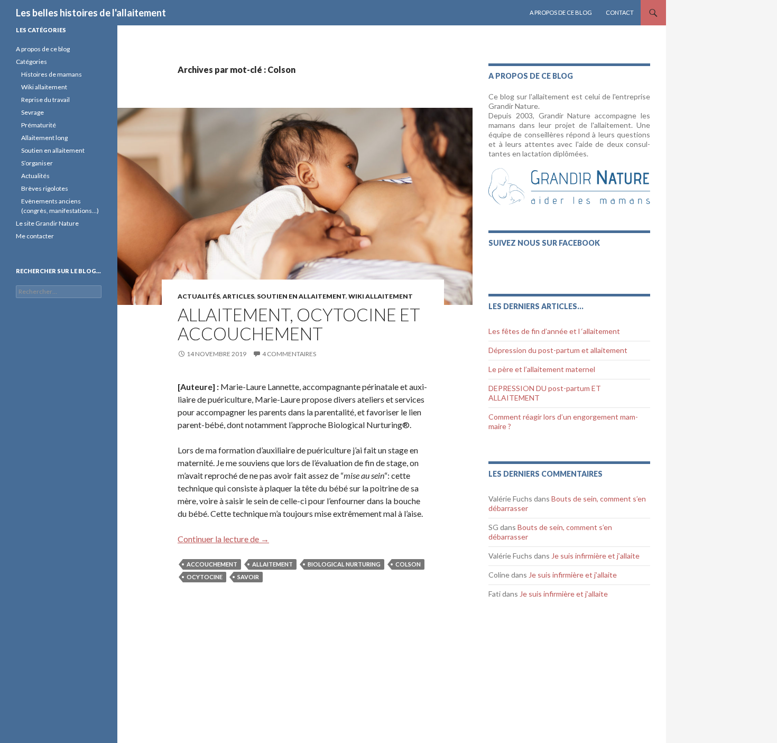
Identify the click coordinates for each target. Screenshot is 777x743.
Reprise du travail (45, 100)
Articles (238, 296)
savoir (248, 576)
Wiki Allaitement (380, 296)
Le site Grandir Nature (47, 223)
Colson (408, 564)
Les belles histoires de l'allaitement (91, 12)
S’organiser (37, 163)
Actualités (199, 296)
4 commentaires (289, 354)
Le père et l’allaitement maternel (541, 369)
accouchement (212, 564)
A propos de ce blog (561, 12)
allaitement (272, 564)
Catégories (31, 62)
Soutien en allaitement (301, 296)
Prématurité (38, 125)
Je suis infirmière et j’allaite (595, 555)
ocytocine (205, 576)
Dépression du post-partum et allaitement (557, 350)
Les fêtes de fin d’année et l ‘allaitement (554, 331)
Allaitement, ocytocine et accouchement (299, 324)
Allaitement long (44, 138)
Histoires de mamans (51, 74)
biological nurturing (344, 564)
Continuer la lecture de (223, 539)
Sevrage (32, 112)
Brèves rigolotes (44, 188)
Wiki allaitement (44, 87)
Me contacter (35, 236)
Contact (620, 12)
